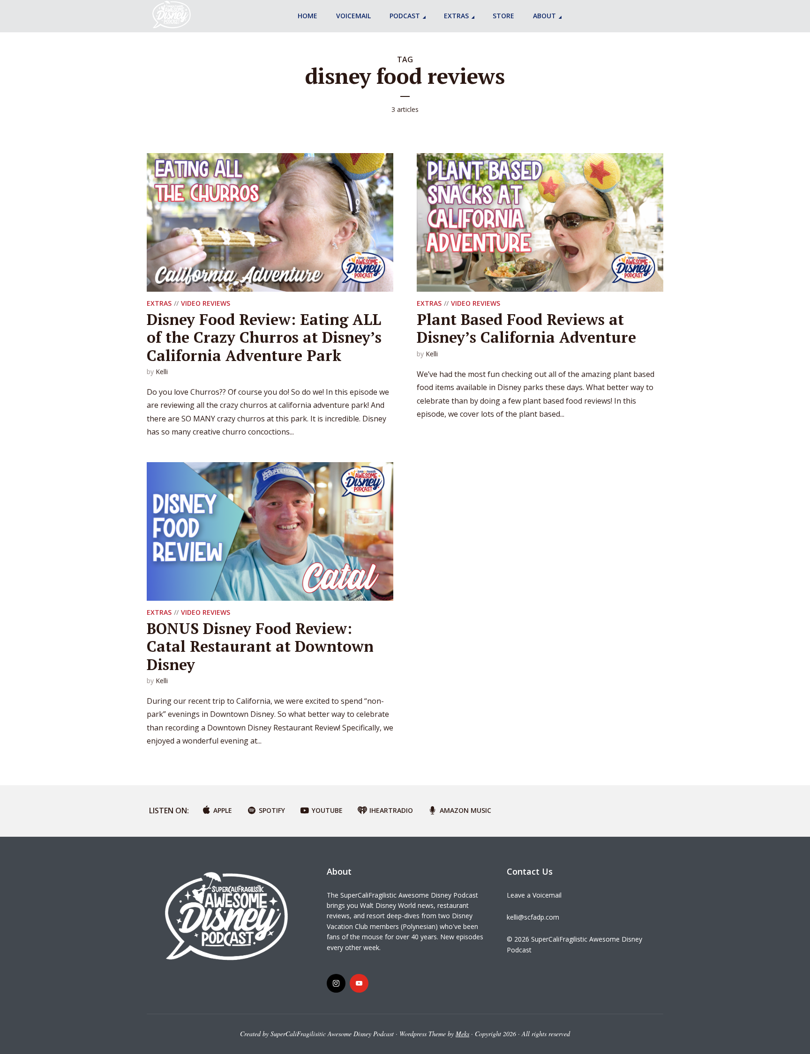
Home (307, 15)
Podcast (405, 15)
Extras (456, 15)
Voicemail (353, 15)
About (544, 15)
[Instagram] (336, 983)
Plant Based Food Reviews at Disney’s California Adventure (526, 328)
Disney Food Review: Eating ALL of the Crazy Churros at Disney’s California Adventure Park (264, 337)
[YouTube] (359, 983)
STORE (503, 15)
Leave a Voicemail (534, 895)
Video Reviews (205, 303)
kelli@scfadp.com (533, 917)
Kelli (162, 371)
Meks (462, 1033)
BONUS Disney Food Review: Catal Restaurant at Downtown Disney (260, 646)
